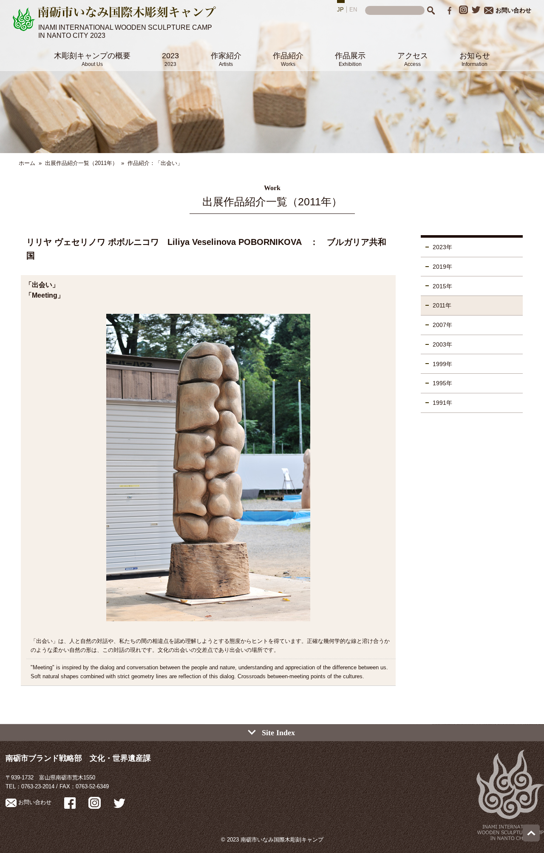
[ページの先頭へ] (531, 839)
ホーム (27, 163)
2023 (170, 59)
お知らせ (474, 59)
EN (353, 9)
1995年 (442, 383)
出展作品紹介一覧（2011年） (81, 163)
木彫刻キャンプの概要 (92, 59)
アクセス (412, 59)
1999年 (442, 364)
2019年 (442, 266)
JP (340, 9)
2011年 (442, 305)
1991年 (442, 402)
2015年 (442, 286)
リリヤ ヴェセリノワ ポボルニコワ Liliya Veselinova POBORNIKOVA (163, 242)
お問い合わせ (513, 10)
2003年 (442, 344)
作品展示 (350, 59)
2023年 (442, 247)
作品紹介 (288, 59)
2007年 (442, 324)
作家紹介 (226, 59)
